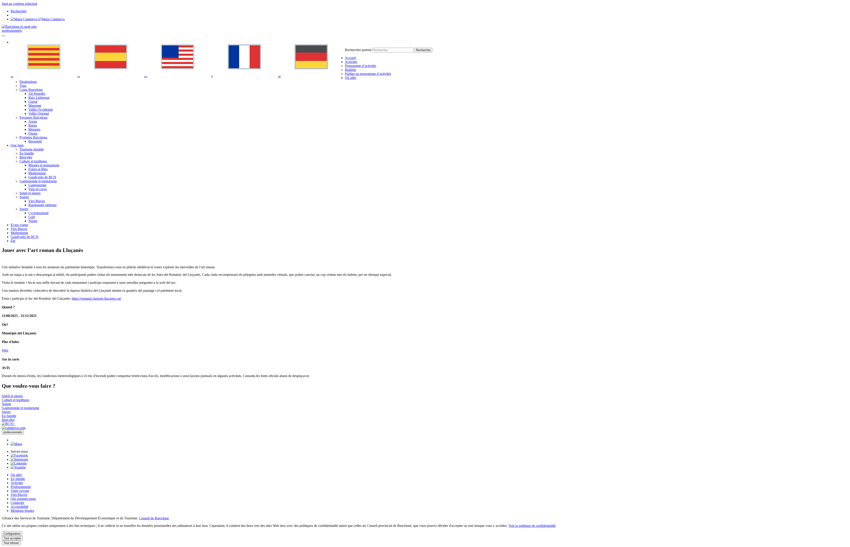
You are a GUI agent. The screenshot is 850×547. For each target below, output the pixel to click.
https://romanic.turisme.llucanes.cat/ (96, 298)
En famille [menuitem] (26, 153)
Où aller (16, 475)
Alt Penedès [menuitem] (36, 93)
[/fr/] (19, 27)
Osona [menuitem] (32, 133)
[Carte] (38, 19)
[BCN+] (9, 424)
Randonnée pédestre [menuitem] (42, 205)
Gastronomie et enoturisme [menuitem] (38, 181)
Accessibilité (19, 507)
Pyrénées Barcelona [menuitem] (33, 137)
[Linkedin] (19, 463)
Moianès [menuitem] (34, 129)
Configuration (12, 533)
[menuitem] (350, 58)
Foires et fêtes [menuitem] (38, 169)
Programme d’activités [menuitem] (360, 66)
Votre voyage (20, 491)
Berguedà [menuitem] (35, 141)
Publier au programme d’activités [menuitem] (368, 74)
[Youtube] (18, 467)
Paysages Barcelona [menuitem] (33, 117)
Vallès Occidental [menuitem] (40, 109)
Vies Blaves (19, 495)
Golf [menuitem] (31, 217)
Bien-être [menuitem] (25, 157)
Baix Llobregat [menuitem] (38, 97)
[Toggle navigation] (3, 35)
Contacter (17, 503)
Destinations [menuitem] (28, 82)
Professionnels (21, 487)
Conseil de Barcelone (154, 518)
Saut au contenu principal (19, 4)
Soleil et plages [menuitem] (30, 193)
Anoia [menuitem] (32, 121)
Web (5, 350)
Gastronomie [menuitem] (37, 185)
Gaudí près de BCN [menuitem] (42, 177)
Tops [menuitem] (22, 86)
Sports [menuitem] (23, 209)
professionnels (12, 30)
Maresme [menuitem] (34, 105)
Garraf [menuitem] (32, 101)
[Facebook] (19, 455)
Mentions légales (22, 511)
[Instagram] (19, 459)
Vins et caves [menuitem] (37, 189)
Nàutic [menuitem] (33, 221)
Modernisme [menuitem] (37, 173)
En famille (18, 479)
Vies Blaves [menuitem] (36, 201)
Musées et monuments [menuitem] (43, 165)
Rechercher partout (358, 50)
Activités (17, 483)
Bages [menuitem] (32, 125)
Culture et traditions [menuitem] (33, 161)
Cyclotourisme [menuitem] (38, 213)
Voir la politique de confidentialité (532, 526)
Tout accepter (12, 538)
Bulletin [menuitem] (350, 70)
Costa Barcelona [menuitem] (30, 89)
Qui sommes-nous (23, 499)
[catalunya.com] (13, 428)
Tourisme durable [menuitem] (31, 149)
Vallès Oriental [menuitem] (38, 113)
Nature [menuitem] (24, 197)
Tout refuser (11, 543)
